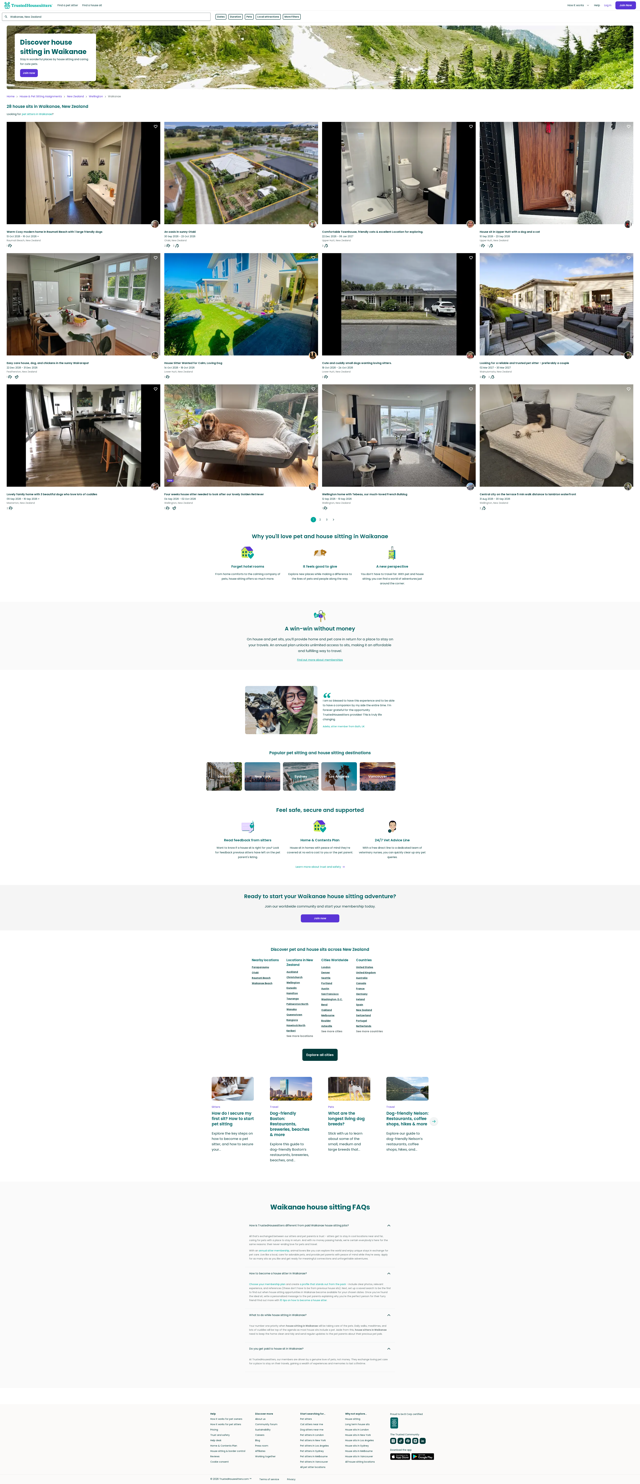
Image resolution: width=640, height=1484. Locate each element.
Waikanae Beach (262, 983)
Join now (29, 73)
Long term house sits (357, 1424)
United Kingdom (366, 972)
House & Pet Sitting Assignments (41, 96)
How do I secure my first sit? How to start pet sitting (233, 1119)
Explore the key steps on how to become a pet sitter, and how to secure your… (232, 1141)
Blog (257, 1440)
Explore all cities (320, 1054)
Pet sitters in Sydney (312, 1451)
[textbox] (106, 17)
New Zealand (75, 96)
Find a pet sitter (67, 5)
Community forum (266, 1424)
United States (364, 967)
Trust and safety (220, 1435)
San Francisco (330, 994)
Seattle (325, 978)
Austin (325, 988)
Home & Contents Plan (223, 1445)
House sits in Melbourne (359, 1451)
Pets (249, 16)
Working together (265, 1456)
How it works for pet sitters (225, 1424)
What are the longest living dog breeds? (346, 1119)
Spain (359, 1004)
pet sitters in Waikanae (37, 114)
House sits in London (357, 1429)
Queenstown (294, 1014)
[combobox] (106, 17)
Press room (261, 1445)
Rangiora (292, 1020)
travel (274, 1107)
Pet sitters (306, 1419)
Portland (326, 983)
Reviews (215, 1456)
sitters (216, 1107)
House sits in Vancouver (359, 1456)
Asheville (326, 1026)
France (360, 988)
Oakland (326, 1010)
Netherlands (363, 1026)
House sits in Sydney (357, 1445)
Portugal (361, 1020)
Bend (324, 1004)
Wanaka (291, 1009)
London (325, 967)
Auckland (292, 972)
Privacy (291, 1479)
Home (11, 96)
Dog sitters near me (311, 1429)
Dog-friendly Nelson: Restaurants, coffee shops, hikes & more (407, 1119)
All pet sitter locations (312, 1467)
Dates (221, 16)
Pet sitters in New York (313, 1440)
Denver (325, 972)
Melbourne (327, 1015)
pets (331, 1107)
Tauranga (292, 998)
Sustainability (263, 1429)
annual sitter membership (274, 1250)
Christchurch (294, 977)
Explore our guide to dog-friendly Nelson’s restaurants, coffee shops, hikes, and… (404, 1141)
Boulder (326, 1020)
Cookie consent (219, 1461)
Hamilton (292, 993)
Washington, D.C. (332, 999)
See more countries (369, 1031)
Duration (235, 16)
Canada (361, 983)
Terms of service (269, 1479)
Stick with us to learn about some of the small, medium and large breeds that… (345, 1141)
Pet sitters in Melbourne (314, 1456)
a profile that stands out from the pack (323, 1284)
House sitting (352, 1419)
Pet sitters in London (312, 1435)
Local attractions (268, 16)
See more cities (331, 1031)
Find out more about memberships (320, 660)
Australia (361, 978)
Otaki (255, 972)
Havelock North (295, 1025)
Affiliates (260, 1451)
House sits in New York (358, 1435)
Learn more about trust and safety (318, 867)
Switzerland (363, 1015)
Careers (259, 1435)
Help (597, 5)
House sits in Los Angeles (359, 1440)
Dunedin (291, 988)
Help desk (215, 1440)
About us (260, 1419)
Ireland (360, 999)
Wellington (96, 96)
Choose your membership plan (267, 1284)
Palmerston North (297, 1004)
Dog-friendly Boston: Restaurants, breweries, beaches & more (289, 1124)
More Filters (291, 16)
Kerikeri (291, 1030)
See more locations (299, 1036)
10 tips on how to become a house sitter (303, 1300)
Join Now (625, 5)
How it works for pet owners (226, 1419)
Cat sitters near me (311, 1424)
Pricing (214, 1429)
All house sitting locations (360, 1461)
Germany (361, 994)
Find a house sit (92, 5)
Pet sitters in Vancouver (314, 1461)
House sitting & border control (227, 1451)
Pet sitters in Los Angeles (314, 1445)
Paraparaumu (260, 967)
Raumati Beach (261, 978)
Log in (607, 5)
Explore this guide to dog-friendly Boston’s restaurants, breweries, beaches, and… (289, 1152)
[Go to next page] (333, 519)
